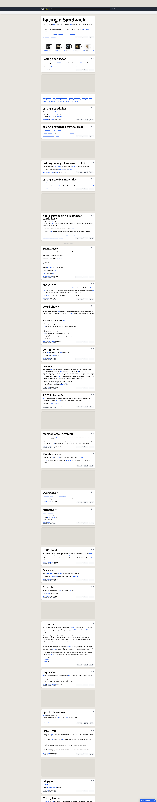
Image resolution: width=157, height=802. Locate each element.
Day (54, 443)
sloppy (59, 166)
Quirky (44, 715)
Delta (44, 675)
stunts (55, 787)
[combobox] (80, 9)
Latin (59, 590)
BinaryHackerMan (51, 341)
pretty (54, 558)
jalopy (44, 790)
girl (54, 130)
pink (91, 558)
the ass (47, 183)
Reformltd (50, 465)
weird (57, 400)
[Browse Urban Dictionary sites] (45, 9)
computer (72, 313)
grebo (44, 387)
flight (58, 680)
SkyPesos (44, 684)
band (66, 383)
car (47, 784)
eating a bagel (75, 101)
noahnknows (53, 119)
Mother (55, 24)
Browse (51, 12)
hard (46, 677)
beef (73, 229)
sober (90, 553)
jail (55, 270)
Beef (53, 223)
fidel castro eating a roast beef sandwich (58, 100)
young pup (45, 358)
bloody (61, 385)
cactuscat (48, 387)
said (53, 273)
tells (52, 513)
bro (58, 403)
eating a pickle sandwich (74, 98)
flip (70, 590)
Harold (46, 661)
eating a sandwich (46, 119)
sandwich (61, 34)
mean (68, 67)
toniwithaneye (50, 562)
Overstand (45, 501)
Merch (92, 37)
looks (59, 130)
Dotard (44, 579)
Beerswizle (57, 172)
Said (60, 400)
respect (61, 64)
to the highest (62, 496)
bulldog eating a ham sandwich (48, 172)
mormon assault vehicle (47, 446)
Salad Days (45, 276)
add (69, 186)
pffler (49, 753)
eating (55, 34)
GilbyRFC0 (50, 276)
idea (76, 499)
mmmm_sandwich (56, 189)
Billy (45, 290)
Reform (58, 457)
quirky (67, 717)
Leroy (45, 499)
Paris (62, 680)
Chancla (44, 596)
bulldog (60, 169)
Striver (44, 664)
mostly (49, 513)
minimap (44, 522)
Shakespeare (59, 259)
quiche (50, 720)
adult (55, 352)
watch (90, 288)
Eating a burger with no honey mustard (78, 100)
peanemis (55, 720)
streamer (58, 183)
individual (49, 574)
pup (55, 355)
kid (61, 590)
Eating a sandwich (46, 69)
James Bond (51, 787)
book (51, 680)
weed (70, 24)
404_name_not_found (52, 684)
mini (60, 437)
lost (61, 574)
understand (46, 496)
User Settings (113, 12)
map (44, 513)
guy (74, 235)
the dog (49, 358)
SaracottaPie (53, 37)
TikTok (44, 398)
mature (81, 288)
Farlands (56, 403)
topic (51, 496)
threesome (86, 29)
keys (59, 311)
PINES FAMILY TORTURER (54, 406)
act (45, 112)
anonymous (49, 579)
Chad (54, 744)
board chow (45, 341)
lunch (58, 115)
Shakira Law (45, 465)
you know (54, 517)
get (57, 576)
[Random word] (109, 9)
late (61, 352)
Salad (45, 273)
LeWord (48, 522)
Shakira (67, 460)
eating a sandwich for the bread (60, 98)
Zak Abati (57, 136)
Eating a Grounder (52, 101)
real (93, 290)
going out (47, 130)
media (57, 717)
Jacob (45, 133)
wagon (56, 437)
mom (46, 593)
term (48, 437)
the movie (61, 720)
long (58, 574)
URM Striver (49, 664)
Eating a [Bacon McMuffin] (64, 101)
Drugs (59, 12)
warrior (75, 442)
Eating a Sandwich (46, 37)
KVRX (53, 446)
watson (47, 790)
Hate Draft (44, 753)
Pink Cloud (44, 562)
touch (63, 555)
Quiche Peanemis (46, 722)
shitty (44, 784)
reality (68, 555)
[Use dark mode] (115, 9)
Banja (48, 298)
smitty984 (61, 238)
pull (47, 787)
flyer (69, 675)
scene (60, 371)
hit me (49, 593)
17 (56, 383)
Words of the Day (44, 12)
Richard (45, 460)
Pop (78, 371)
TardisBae (48, 596)
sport (63, 739)
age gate (44, 298)
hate (48, 744)
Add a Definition (105, 12)
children (59, 62)
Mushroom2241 (53, 722)
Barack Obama (47, 659)
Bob (45, 326)
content (71, 288)
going (53, 576)
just (49, 355)
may (75, 629)
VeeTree (52, 69)
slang (51, 370)
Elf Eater (49, 501)
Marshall (53, 67)
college (81, 62)
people (63, 320)
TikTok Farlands (45, 406)
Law (53, 457)
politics (54, 649)
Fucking (48, 296)
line (67, 442)
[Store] (112, 9)
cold (58, 264)
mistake (81, 457)
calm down (75, 576)
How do (50, 517)
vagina (55, 166)
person (48, 352)
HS (47, 631)
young (52, 355)
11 (84, 499)
